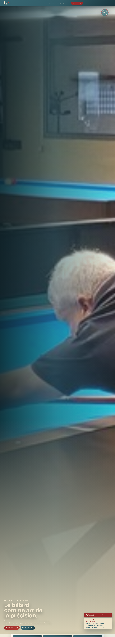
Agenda (43, 3)
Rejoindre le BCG (64, 3)
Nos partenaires (52, 3)
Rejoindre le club (27, 628)
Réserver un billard (77, 3)
